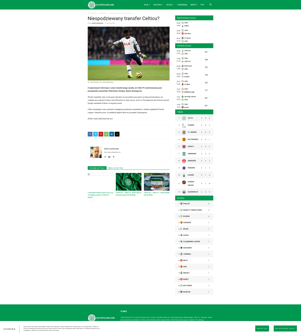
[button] (210, 5)
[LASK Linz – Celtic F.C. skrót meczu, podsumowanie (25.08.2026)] (128, 182)
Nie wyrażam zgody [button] (285, 328)
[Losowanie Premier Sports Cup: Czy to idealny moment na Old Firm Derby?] (100, 182)
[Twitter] (95, 134)
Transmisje (182, 5)
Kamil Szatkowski (97, 23)
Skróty (193, 5)
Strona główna (92, 13)
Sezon (169, 5)
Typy (202, 5)
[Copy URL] (117, 134)
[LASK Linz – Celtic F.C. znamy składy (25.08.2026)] (157, 182)
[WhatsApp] (106, 134)
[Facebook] (90, 134)
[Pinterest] (101, 134)
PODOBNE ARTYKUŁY (97, 168)
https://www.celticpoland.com (112, 152)
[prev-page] (89, 200)
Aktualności (103, 13)
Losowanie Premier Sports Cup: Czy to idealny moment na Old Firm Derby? (100, 195)
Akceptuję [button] (262, 328)
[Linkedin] (111, 134)
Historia (157, 5)
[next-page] (92, 200)
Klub (146, 5)
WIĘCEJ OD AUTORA (115, 168)
